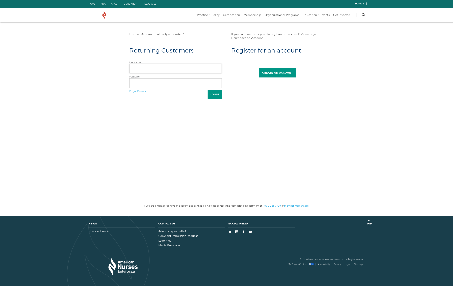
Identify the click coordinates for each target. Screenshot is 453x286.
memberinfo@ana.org (296, 205)
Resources (149, 3)
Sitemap (358, 264)
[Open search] (363, 14)
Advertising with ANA (172, 231)
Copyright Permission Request (178, 236)
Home (91, 3)
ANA (103, 3)
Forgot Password (138, 91)
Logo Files (164, 240)
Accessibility (323, 264)
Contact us (167, 223)
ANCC (114, 3)
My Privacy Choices (298, 264)
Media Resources (169, 245)
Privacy (337, 264)
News (92, 223)
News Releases (98, 231)
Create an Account (277, 72)
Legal (347, 264)
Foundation (129, 3)
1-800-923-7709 (272, 205)
